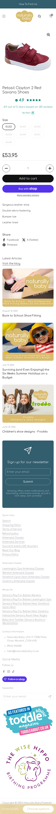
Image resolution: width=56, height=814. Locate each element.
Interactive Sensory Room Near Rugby (24, 615)
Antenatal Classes (13, 537)
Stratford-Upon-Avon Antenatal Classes (25, 577)
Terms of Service (12, 529)
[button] (50, 16)
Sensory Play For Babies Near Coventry (25, 611)
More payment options (28, 195)
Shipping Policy (11, 525)
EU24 (37, 126)
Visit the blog (11, 263)
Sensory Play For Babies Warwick (21, 595)
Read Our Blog (11, 550)
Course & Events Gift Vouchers (20, 546)
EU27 (37, 134)
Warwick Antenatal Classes (18, 572)
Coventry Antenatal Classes (18, 581)
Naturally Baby (32, 803)
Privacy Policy (10, 554)
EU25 (9, 134)
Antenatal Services (13, 542)
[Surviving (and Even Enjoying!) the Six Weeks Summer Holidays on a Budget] (28, 342)
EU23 (23, 126)
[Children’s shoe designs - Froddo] (28, 404)
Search (6, 521)
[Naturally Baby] (24, 16)
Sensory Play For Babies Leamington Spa (26, 599)
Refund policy (10, 533)
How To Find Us (28, 4)
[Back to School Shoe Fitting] (28, 288)
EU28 (9, 142)
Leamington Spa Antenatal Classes (23, 568)
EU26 (23, 134)
